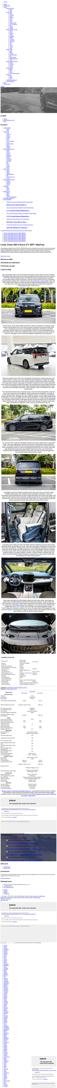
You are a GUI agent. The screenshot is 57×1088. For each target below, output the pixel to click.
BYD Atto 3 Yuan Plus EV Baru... (17, 222)
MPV (11, 70)
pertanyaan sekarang (5, 878)
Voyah (11, 45)
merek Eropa (10, 49)
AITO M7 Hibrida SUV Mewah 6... (17, 227)
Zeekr (11, 48)
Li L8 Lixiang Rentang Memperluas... (18, 216)
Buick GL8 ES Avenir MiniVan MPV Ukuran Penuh (23, 843)
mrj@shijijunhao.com (9, 887)
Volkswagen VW (14, 58)
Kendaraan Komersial (12, 80)
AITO (11, 32)
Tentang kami (7, 5)
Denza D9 (43, 281)
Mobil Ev (20, 897)
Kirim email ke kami (5, 256)
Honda (11, 62)
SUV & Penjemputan (15, 73)
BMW (11, 52)
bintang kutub (13, 57)
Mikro (11, 69)
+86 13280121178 (8, 885)
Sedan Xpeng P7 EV (12, 689)
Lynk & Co (12, 40)
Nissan (11, 65)
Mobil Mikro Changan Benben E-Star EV (17, 687)
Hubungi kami (7, 84)
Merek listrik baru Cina (12, 29)
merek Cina (9, 12)
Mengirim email (4, 900)
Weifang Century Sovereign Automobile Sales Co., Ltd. (18, 791)
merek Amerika (10, 8)
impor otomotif (10, 897)
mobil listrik (3, 897)
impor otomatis (36, 897)
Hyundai (12, 64)
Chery (11, 16)
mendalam (12, 36)
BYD (11, 13)
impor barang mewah (27, 897)
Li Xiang (12, 38)
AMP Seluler (42, 896)
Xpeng (11, 46)
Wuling (11, 28)
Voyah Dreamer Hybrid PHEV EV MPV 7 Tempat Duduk (24, 860)
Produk (5, 7)
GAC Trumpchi (13, 24)
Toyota (11, 66)
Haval (11, 25)
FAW (11, 19)
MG (10, 56)
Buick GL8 (25, 285)
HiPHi (11, 37)
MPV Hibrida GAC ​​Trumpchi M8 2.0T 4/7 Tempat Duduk (25, 854)
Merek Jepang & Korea (12, 61)
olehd (15, 897)
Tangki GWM (13, 23)
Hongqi (11, 27)
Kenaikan (12, 41)
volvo (11, 60)
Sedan (11, 72)
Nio (10, 42)
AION (11, 30)
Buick (11, 9)
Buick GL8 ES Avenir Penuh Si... (17, 205)
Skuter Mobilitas (10, 81)
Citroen (11, 53)
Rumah (5, 4)
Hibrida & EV (10, 68)
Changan (12, 15)
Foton (11, 20)
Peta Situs (35, 896)
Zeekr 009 (37, 281)
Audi (11, 50)
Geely (11, 21)
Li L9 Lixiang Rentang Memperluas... (18, 210)
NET (11, 44)
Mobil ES (9, 74)
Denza (11, 34)
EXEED (12, 17)
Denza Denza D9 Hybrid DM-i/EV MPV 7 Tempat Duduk (24, 849)
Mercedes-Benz (13, 54)
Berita (5, 82)
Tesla (11, 11)
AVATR (11, 33)
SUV (11, 78)
